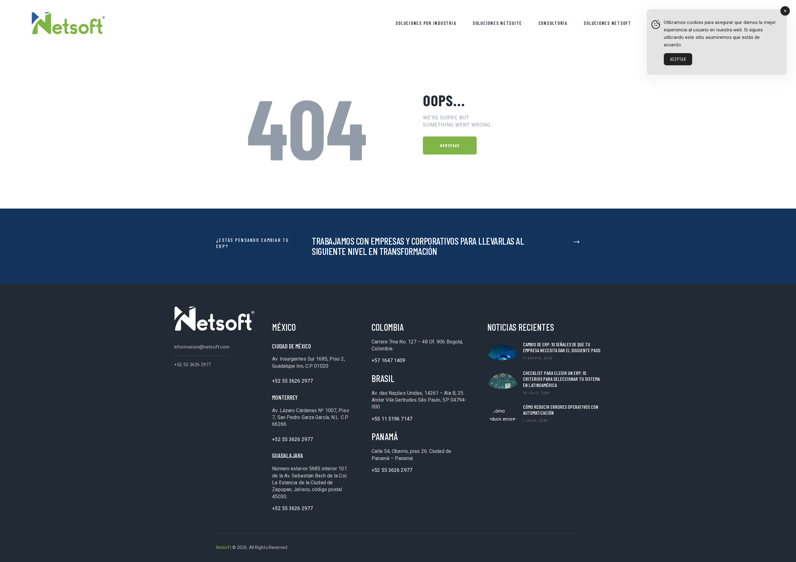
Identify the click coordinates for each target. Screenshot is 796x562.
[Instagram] (574, 548)
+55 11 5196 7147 (392, 419)
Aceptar (678, 59)
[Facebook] (524, 548)
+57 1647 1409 (388, 360)
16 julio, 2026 (536, 392)
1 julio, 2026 (535, 420)
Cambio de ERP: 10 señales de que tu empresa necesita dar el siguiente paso (561, 347)
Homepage (450, 145)
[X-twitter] (541, 548)
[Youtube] (557, 548)
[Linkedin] (508, 548)
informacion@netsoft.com (201, 347)
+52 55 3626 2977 (192, 364)
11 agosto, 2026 (537, 358)
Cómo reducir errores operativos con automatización (560, 410)
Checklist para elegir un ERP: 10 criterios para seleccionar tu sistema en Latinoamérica (561, 379)
